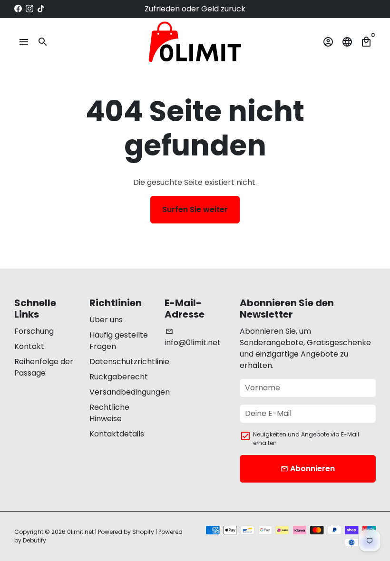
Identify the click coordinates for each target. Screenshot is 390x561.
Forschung (34, 331)
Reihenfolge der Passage (43, 367)
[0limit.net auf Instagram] (29, 8)
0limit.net (80, 532)
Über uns (106, 319)
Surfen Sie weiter (195, 209)
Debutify (34, 540)
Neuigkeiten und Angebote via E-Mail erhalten (306, 438)
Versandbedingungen (129, 392)
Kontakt (29, 346)
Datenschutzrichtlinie (129, 361)
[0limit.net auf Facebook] (18, 8)
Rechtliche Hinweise (109, 413)
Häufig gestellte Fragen (118, 340)
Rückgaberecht (118, 376)
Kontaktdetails (116, 433)
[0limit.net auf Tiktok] (41, 8)
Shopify (143, 532)
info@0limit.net (193, 338)
